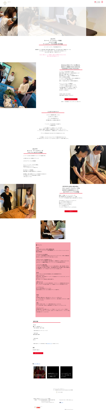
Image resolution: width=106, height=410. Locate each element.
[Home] (60, 402)
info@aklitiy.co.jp (49, 343)
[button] (102, 2)
